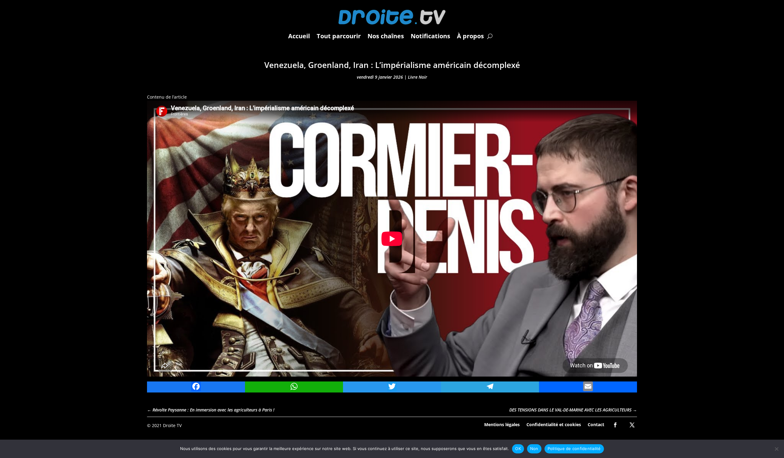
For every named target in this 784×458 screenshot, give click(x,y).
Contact (596, 424)
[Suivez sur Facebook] (615, 425)
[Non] (776, 449)
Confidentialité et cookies (553, 424)
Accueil (299, 36)
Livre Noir (417, 77)
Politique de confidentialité (574, 448)
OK (518, 448)
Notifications (430, 36)
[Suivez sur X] (632, 425)
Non (534, 448)
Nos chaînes (386, 36)
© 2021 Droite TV (164, 425)
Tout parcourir (339, 36)
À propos (470, 36)
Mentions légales (502, 424)
